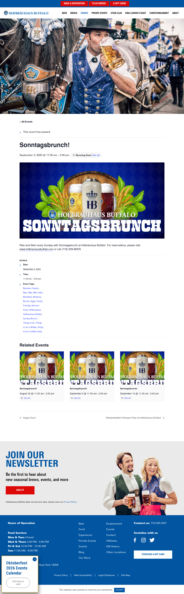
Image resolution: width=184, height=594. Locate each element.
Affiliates (111, 541)
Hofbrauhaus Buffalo (32, 314)
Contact (111, 535)
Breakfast (27, 296)
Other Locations (116, 552)
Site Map (125, 575)
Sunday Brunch (30, 318)
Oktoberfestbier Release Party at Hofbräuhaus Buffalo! (134, 417)
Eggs (33, 301)
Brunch (26, 301)
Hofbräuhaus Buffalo (26, 13)
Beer (25, 292)
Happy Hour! (29, 417)
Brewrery (37, 296)
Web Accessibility (83, 575)
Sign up (20, 490)
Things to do (28, 322)
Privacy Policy (70, 502)
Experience (85, 535)
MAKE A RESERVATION (74, 3)
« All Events (26, 121)
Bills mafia (37, 292)
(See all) (96, 155)
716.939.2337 (158, 523)
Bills (30, 292)
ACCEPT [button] (119, 590)
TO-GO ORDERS (99, 3)
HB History (113, 546)
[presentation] (42, 368)
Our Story (84, 558)
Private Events (87, 541)
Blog (81, 552)
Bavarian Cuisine (31, 288)
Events (83, 546)
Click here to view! (18, 582)
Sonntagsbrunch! (28, 388)
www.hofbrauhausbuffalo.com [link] (36, 249)
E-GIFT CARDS (119, 3)
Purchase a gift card (153, 554)
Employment (114, 524)
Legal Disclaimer (106, 575)
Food (82, 529)
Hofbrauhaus (35, 309)
